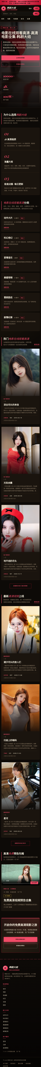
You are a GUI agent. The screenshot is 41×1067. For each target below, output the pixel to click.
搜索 (36, 13)
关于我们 (5, 1063)
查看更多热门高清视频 (20, 586)
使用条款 (28, 1063)
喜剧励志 (5, 1028)
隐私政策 (20, 1063)
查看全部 (37, 344)
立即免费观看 (20, 58)
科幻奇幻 (5, 1018)
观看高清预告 (20, 64)
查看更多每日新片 (20, 843)
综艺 (22, 19)
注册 (36, 8)
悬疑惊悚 (5, 1025)
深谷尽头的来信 (11, 404)
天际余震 (8, 482)
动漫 (28, 19)
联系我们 (13, 1063)
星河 (6, 818)
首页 (2, 19)
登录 (30, 8)
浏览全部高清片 (20, 939)
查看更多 (6, 227)
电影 (9, 19)
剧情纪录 (5, 1031)
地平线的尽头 (10, 560)
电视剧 (15, 19)
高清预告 (5, 1048)
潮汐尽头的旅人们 (12, 662)
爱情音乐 (5, 1021)
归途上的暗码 (10, 740)
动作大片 (5, 1015)
